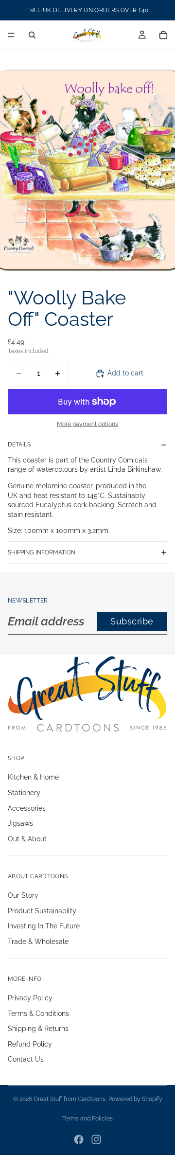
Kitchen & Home (33, 778)
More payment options (87, 424)
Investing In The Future (44, 926)
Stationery (24, 793)
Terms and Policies (87, 1118)
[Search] (32, 35)
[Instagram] (96, 1139)
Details (19, 444)
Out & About (27, 839)
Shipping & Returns (38, 1028)
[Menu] (11, 35)
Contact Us (26, 1060)
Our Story (23, 895)
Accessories (27, 808)
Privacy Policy (30, 998)
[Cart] (163, 35)
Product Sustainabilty (42, 911)
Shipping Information (41, 552)
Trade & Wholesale (38, 941)
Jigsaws (20, 824)
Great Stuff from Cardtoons (69, 1099)
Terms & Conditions (38, 1013)
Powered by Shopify (135, 1099)
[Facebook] (79, 1139)
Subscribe (132, 621)
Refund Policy (30, 1044)
